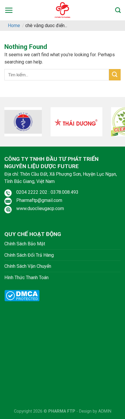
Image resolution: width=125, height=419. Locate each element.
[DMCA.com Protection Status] (22, 295)
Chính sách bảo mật (24, 244)
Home (14, 25)
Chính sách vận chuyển (27, 266)
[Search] (118, 10)
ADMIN (104, 411)
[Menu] (8, 10)
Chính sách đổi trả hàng (29, 255)
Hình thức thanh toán (26, 277)
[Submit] (115, 74)
